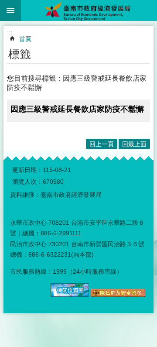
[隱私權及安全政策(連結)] (118, 294)
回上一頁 (101, 144)
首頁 (25, 38)
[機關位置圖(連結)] (70, 294)
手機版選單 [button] (10, 10)
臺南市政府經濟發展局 (89, 10)
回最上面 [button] (134, 144)
